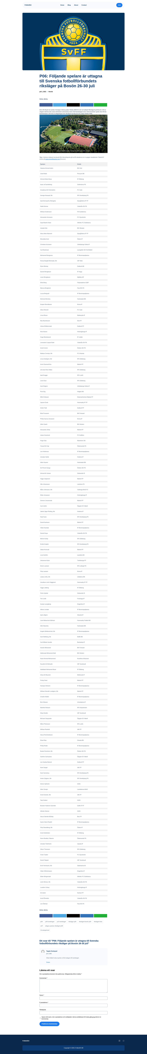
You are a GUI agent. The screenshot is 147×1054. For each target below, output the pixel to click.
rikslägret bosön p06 (85, 921)
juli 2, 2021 (49, 953)
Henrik (50, 91)
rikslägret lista (98, 921)
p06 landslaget (49, 921)
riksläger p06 (72, 921)
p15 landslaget (61, 921)
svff (41, 926)
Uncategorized (44, 930)
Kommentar (43, 978)
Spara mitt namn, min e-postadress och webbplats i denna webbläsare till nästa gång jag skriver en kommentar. (71, 1018)
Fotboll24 (28, 5)
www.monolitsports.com (52, 159)
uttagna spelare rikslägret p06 (54, 926)
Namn (41, 995)
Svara (48, 962)
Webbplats (42, 1009)
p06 (41, 921)
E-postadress (43, 1002)
